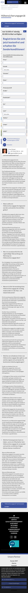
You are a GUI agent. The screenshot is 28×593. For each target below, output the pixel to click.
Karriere (14, 533)
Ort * (4, 104)
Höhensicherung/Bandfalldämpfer (9, 7)
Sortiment (14, 523)
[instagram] (15, 537)
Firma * (5, 59)
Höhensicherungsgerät (6, 9)
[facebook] (11, 537)
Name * (5, 80)
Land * (4, 111)
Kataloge (14, 527)
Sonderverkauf (14, 529)
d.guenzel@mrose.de (16, 153)
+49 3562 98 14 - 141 (16, 151)
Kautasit (14, 565)
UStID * (5, 131)
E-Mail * (5, 124)
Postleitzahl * (6, 97)
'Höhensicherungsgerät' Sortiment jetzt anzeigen (14, 25)
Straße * (5, 90)
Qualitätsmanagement (14, 521)
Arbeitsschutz (4, 5)
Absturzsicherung (14, 5)
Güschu (14, 563)
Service (14, 519)
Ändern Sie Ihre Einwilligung (7, 549)
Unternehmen (14, 518)
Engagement (14, 531)
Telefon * (5, 118)
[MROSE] (14, 516)
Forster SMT (14, 561)
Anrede (5, 66)
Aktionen (14, 525)
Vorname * (6, 73)
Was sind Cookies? (6, 576)
